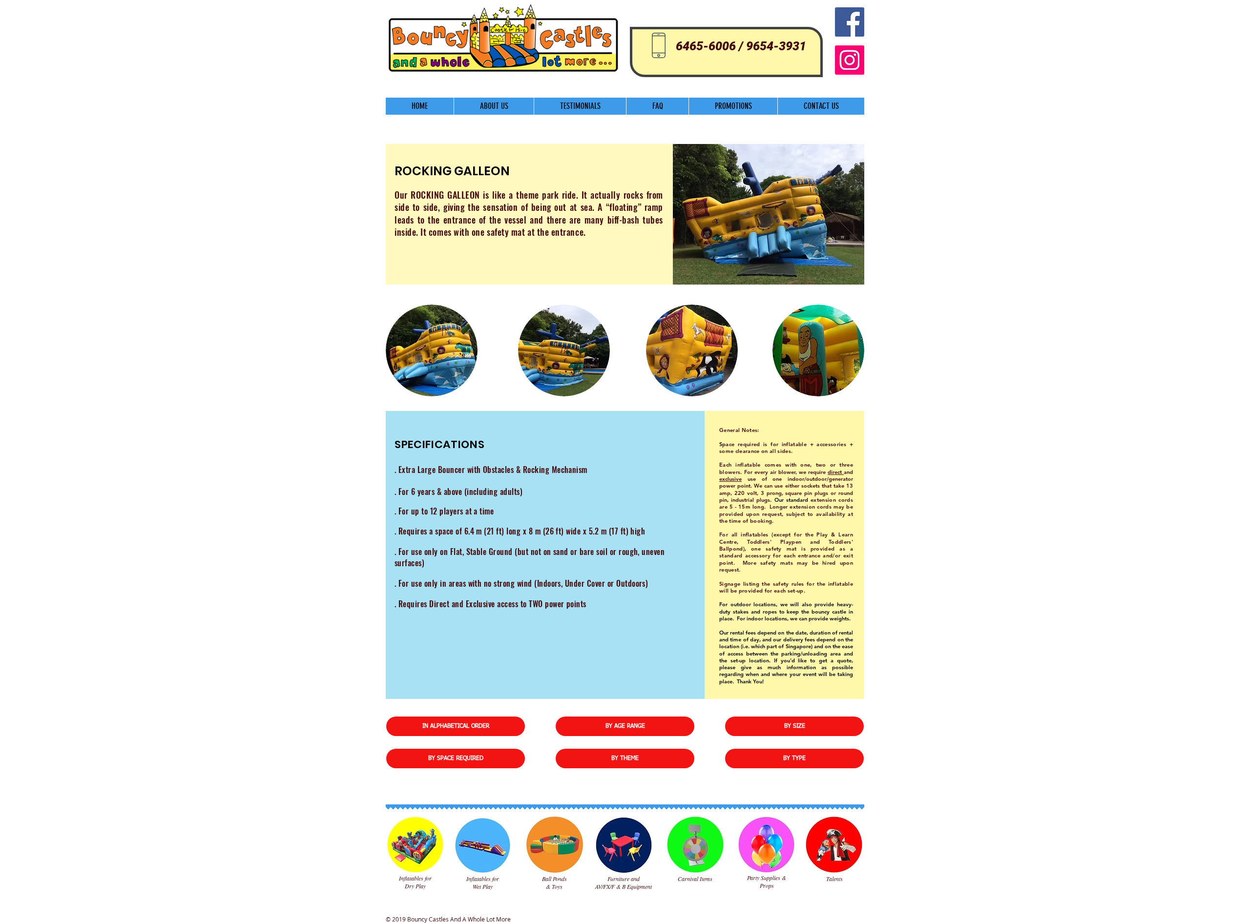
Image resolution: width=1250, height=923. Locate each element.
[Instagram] (849, 60)
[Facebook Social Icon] (849, 22)
